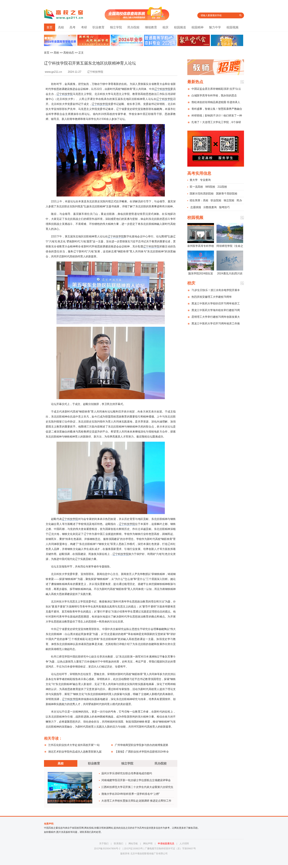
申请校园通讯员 (166, 843)
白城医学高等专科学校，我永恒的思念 (214, 95)
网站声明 (147, 843)
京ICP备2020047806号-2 (107, 848)
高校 (61, 27)
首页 (49, 27)
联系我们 (118, 843)
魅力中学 (215, 27)
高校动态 (68, 52)
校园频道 (180, 27)
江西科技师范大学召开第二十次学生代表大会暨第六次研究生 (137, 787)
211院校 (222, 186)
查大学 (194, 179)
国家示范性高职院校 (202, 193)
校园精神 (198, 27)
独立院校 (229, 200)
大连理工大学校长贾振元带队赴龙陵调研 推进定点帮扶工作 (136, 800)
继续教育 (151, 27)
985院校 (210, 186)
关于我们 (103, 843)
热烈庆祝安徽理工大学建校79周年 (212, 296)
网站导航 (133, 843)
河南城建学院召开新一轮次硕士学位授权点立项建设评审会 (136, 780)
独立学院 (116, 27)
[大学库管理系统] (137, 19)
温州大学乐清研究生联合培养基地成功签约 (126, 773)
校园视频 (232, 27)
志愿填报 (195, 207)
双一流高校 (196, 186)
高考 (73, 27)
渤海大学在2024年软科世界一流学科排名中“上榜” (130, 793)
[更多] (242, 82)
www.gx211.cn (53, 71)
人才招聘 (184, 843)
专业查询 (205, 179)
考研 (84, 27)
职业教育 (98, 27)
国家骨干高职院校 (226, 193)
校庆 (165, 27)
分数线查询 (210, 207)
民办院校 (134, 27)
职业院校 (216, 200)
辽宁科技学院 (162, 89)
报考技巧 (224, 207)
